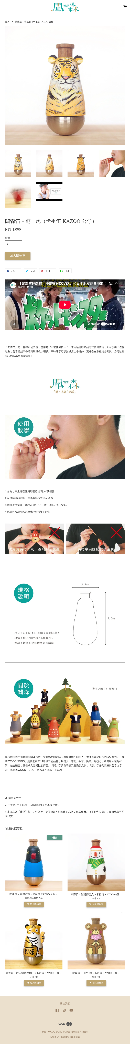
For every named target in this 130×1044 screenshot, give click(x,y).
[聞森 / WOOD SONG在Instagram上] (64, 1012)
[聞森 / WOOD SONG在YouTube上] (71, 1012)
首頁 (7, 21)
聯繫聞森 (75, 1037)
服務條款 (54, 1037)
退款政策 (65, 1037)
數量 (7, 237)
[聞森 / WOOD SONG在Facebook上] (57, 1012)
